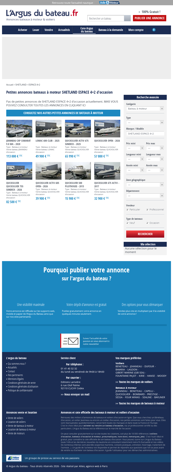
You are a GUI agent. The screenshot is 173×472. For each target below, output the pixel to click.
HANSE (151, 375)
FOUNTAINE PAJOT (126, 375)
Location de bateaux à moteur (22, 429)
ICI (83, 105)
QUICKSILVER (123, 394)
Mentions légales (16, 379)
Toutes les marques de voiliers (136, 382)
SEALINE (147, 397)
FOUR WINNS (132, 397)
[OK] (127, 18)
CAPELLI (148, 391)
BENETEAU (122, 366)
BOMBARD (139, 394)
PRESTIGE (152, 394)
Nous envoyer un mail (76, 394)
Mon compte (135, 30)
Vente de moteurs (16, 433)
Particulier (135, 209)
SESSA (119, 397)
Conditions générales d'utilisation (23, 386)
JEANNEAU (136, 366)
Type (128, 117)
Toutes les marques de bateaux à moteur (142, 403)
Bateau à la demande (110, 30)
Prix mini (130, 143)
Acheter (22, 30)
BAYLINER (159, 397)
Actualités (64, 30)
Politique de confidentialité (20, 390)
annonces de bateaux (94, 417)
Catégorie (131, 104)
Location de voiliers (17, 422)
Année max (152, 165)
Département (132, 191)
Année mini (132, 165)
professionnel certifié (140, 425)
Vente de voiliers (15, 418)
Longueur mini (133, 154)
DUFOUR (149, 366)
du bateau (86, 29)
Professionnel (157, 209)
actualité (146, 442)
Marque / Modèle (135, 128)
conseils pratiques (122, 444)
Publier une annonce (150, 18)
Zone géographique (135, 180)
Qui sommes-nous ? (17, 364)
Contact (11, 371)
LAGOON (132, 369)
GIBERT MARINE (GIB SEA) (130, 372)
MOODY (161, 375)
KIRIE (142, 375)
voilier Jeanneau (82, 420)
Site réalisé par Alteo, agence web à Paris (84, 466)
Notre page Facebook (129, 12)
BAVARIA (120, 369)
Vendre (49, 30)
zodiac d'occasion (111, 420)
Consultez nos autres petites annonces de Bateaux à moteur (63, 113)
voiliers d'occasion (115, 417)
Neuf (132, 222)
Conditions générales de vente (22, 383)
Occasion (154, 222)
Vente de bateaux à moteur (20, 426)
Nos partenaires (15, 375)
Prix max (150, 143)
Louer (36, 30)
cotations (115, 433)
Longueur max (153, 154)
